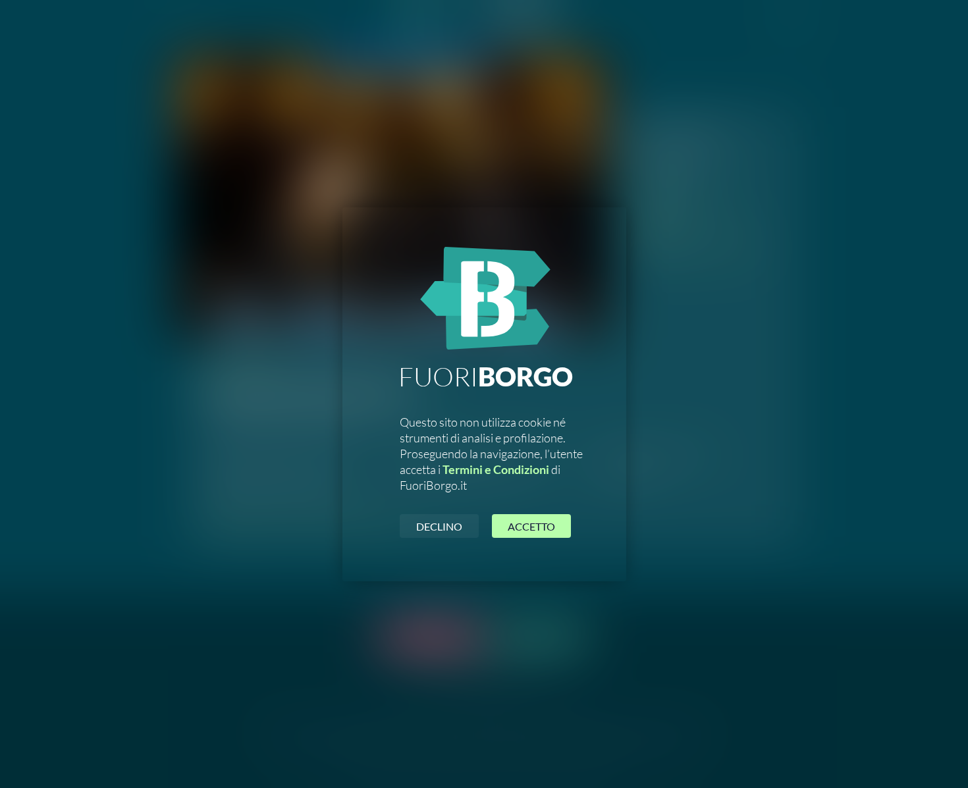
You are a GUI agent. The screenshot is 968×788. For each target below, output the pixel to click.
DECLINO (439, 526)
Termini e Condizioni (496, 469)
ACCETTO (531, 526)
